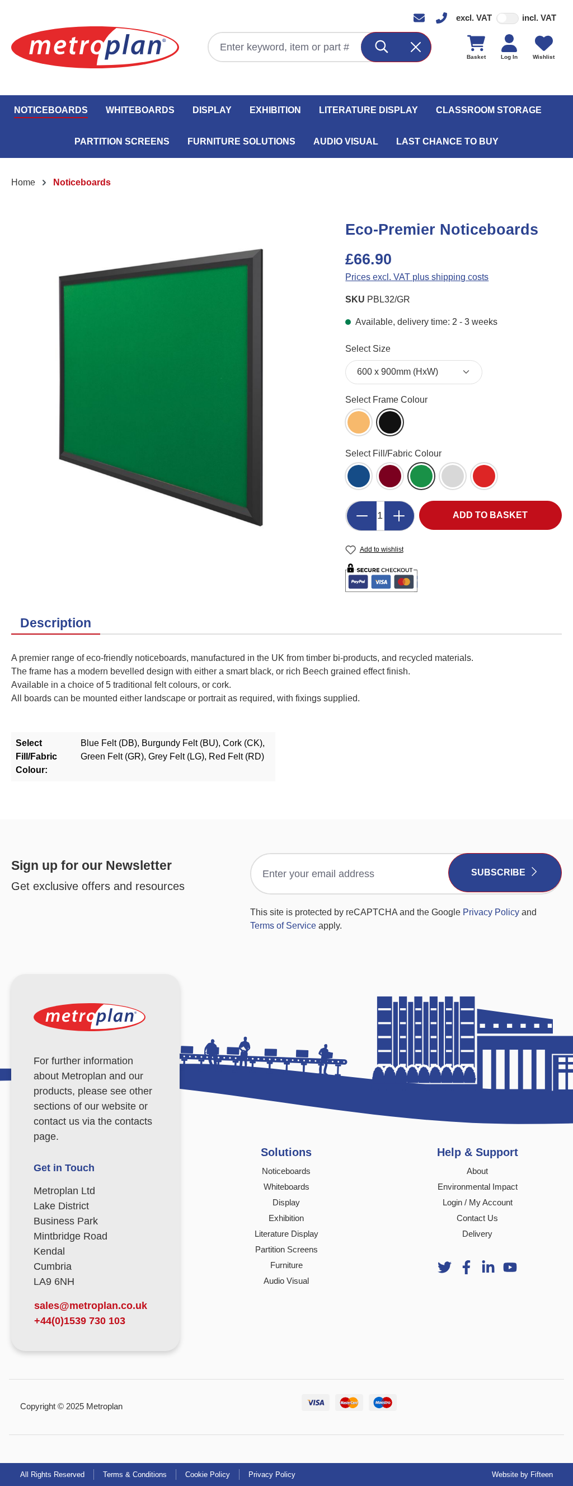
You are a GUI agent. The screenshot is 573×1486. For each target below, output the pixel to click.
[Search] (382, 47)
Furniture (286, 1265)
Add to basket (490, 515)
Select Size (368, 348)
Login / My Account (478, 1202)
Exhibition (286, 1218)
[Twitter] (444, 1267)
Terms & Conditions (135, 1474)
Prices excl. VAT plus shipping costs (417, 277)
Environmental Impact (478, 1186)
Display (286, 1202)
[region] (167, 389)
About (477, 1171)
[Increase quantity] (399, 516)
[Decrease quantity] (361, 516)
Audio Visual (286, 1280)
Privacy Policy (491, 912)
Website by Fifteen (522, 1474)
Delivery (477, 1233)
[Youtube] (488, 1267)
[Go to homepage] (95, 47)
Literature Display (286, 1233)
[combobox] (285, 47)
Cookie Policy (207, 1474)
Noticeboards (286, 1171)
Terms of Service (283, 925)
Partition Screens (286, 1249)
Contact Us (477, 1218)
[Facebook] (466, 1267)
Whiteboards (286, 1186)
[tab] (55, 623)
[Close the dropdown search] (416, 47)
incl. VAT (539, 17)
